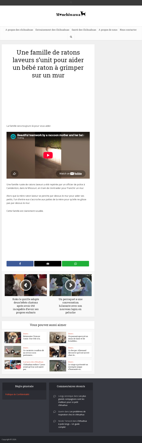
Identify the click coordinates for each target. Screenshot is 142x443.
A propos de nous (108, 29)
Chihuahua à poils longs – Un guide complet (72, 424)
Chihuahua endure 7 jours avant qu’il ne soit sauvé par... (34, 366)
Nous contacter (128, 29)
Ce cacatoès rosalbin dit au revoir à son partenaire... (33, 352)
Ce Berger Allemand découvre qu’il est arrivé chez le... (78, 352)
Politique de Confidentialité (17, 394)
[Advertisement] (48, 103)
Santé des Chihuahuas (84, 29)
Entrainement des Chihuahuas (52, 29)
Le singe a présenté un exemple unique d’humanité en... (78, 366)
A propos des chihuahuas (19, 29)
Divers (25, 333)
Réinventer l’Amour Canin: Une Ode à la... (32, 337)
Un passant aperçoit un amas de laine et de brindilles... (78, 338)
